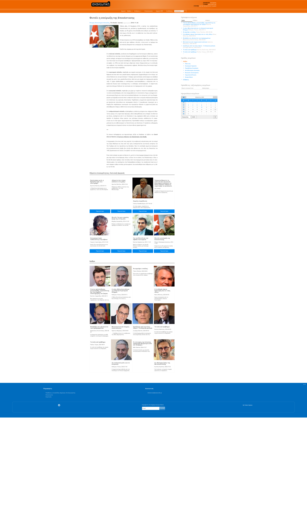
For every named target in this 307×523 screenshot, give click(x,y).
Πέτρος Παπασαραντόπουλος (99, 23)
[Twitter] (59, 405)
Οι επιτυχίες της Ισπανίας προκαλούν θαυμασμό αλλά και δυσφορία (142, 343)
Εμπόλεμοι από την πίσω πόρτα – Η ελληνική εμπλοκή (142, 327)
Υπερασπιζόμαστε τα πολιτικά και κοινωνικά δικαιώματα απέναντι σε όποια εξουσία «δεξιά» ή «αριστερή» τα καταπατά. (163, 183)
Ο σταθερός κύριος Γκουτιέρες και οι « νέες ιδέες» (162, 290)
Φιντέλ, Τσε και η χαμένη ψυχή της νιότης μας (120, 218)
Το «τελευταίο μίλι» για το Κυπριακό (121, 363)
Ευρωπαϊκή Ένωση (190, 75)
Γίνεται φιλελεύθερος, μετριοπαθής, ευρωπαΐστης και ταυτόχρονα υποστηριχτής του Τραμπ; (99, 291)
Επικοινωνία (148, 11)
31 (183, 103)
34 (183, 109)
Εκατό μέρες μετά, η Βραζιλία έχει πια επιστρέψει (97, 182)
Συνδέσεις (169, 11)
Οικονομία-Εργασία (191, 66)
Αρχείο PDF (159, 11)
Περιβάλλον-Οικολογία (191, 68)
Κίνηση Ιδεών (189, 77)
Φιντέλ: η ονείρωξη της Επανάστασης (162, 238)
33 (183, 107)
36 (183, 114)
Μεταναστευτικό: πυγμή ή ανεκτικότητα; (120, 327)
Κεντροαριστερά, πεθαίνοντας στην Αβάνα (99, 238)
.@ (155, 393)
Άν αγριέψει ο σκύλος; (140, 268)
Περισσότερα (100, 211)
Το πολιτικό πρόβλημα (162, 327)
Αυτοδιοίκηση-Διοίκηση (192, 70)
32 (183, 105)
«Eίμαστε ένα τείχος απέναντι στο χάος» (119, 181)
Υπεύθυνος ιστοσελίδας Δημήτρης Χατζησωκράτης (60, 393)
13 (201, 107)
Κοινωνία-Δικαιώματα (192, 72)
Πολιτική (187, 63)
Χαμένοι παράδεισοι (140, 201)
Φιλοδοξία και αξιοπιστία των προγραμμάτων (99, 327)
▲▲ (304, 384)
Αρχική (123, 11)
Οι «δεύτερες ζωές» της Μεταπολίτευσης (162, 363)
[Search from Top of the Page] (185, 11)
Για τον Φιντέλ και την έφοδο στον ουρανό (140, 238)
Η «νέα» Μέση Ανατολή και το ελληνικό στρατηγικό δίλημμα (120, 290)
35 (183, 111)
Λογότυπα (48, 397)
